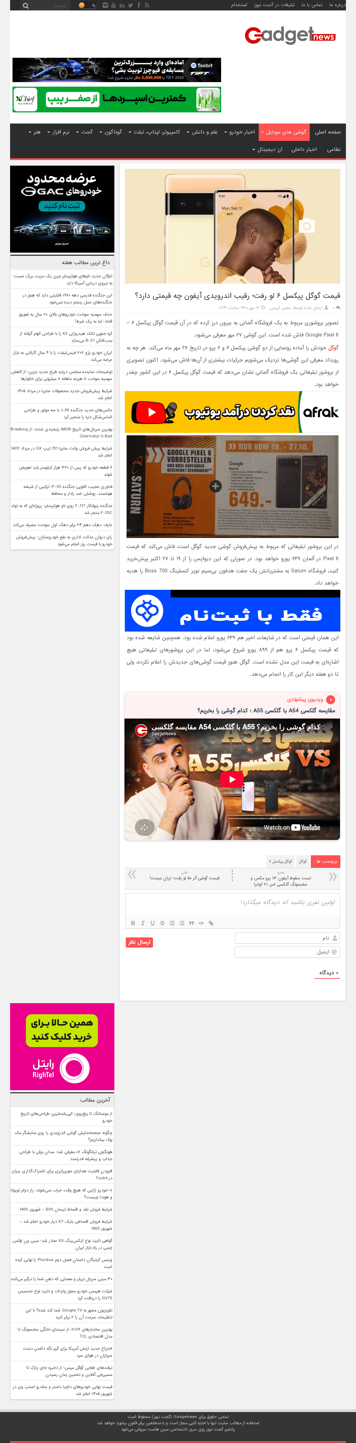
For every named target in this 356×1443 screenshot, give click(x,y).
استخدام (239, 5)
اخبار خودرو (242, 132)
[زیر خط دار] (152, 923)
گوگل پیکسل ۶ (280, 861)
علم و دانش (205, 132)
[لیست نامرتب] (182, 923)
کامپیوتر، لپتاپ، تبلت (157, 132)
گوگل (333, 348)
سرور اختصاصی (183, 1429)
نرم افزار (61, 132)
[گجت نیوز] (290, 47)
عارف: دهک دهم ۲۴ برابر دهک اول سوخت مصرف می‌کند (62, 525)
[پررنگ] (133, 923)
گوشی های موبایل (286, 132)
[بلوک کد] (201, 923)
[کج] (143, 923)
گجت (87, 132)
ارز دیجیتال (270, 149)
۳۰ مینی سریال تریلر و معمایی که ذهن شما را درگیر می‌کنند (61, 1279)
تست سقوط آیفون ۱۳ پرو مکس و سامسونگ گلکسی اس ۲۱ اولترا (281, 879)
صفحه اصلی (328, 132)
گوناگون (113, 132)
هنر (37, 132)
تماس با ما (312, 5)
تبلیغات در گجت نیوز (274, 5)
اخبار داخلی (304, 149)
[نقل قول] (191, 923)
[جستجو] (26, 5)
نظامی (334, 149)
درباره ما (338, 5)
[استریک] (162, 923)
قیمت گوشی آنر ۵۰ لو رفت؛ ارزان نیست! (184, 875)
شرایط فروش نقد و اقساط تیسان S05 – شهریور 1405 (65, 1209)
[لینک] (211, 923)
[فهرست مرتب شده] (172, 923)
